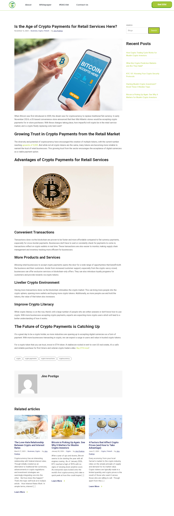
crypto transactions (48, 358)
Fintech (46, 31)
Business (34, 31)
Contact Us (82, 4)
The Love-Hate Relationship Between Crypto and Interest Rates (29, 445)
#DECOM (64, 4)
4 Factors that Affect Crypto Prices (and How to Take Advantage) (104, 445)
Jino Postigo (58, 31)
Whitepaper (45, 4)
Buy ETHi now (82, 348)
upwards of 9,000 (30, 145)
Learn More (19, 492)
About (28, 4)
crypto (18, 358)
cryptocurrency (64, 358)
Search (129, 25)
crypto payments (31, 358)
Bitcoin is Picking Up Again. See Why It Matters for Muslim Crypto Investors (68, 445)
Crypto (40, 31)
